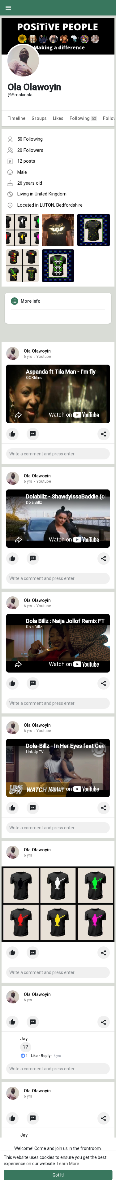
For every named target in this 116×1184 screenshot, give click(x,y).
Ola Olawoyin (37, 351)
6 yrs (28, 356)
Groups (39, 118)
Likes (58, 118)
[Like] (58, 435)
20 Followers (30, 150)
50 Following (30, 139)
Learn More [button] (68, 1163)
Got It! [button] (58, 1175)
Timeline (16, 118)
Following (83, 118)
